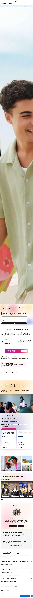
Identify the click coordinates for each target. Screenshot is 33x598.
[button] (2, 1)
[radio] (3, 424)
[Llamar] (31, 1)
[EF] (16, 1)
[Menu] (31, 3)
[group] (16, 425)
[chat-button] (32, 596)
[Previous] (29, 450)
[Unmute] (9, 496)
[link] (6, 4)
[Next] (31, 450)
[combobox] (14, 317)
